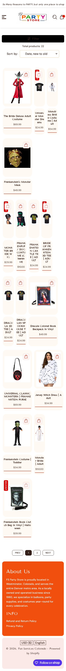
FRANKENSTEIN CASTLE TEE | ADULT (33, 218)
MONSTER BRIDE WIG (8, 218)
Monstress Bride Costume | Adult (52, 87)
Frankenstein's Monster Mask (17, 157)
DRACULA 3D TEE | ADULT (8, 295)
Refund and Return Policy (21, 621)
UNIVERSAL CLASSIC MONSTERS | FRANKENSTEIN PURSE (17, 369)
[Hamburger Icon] (4, 17)
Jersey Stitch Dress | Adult (49, 369)
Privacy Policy (14, 626)
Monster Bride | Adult (39, 433)
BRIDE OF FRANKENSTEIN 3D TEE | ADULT (46, 218)
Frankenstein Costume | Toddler (17, 433)
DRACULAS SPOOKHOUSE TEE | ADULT (21, 295)
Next (48, 552)
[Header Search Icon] (55, 17)
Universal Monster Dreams (39, 87)
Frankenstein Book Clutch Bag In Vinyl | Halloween (17, 497)
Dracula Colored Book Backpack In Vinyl (43, 295)
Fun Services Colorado (32, 648)
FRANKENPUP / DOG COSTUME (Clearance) (21, 218)
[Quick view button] (26, 75)
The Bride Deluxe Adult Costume (17, 87)
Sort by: (12, 54)
